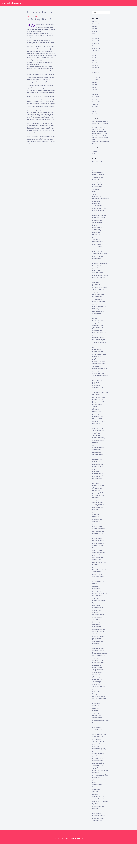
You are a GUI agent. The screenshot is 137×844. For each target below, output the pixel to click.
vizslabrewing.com (96, 322)
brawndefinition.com (97, 456)
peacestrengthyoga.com (98, 662)
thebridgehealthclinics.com (98, 622)
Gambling (94, 151)
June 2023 (94, 84)
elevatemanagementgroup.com (99, 787)
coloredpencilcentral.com (98, 298)
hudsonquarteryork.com (98, 743)
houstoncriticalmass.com (98, 437)
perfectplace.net (96, 390)
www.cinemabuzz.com (97, 712)
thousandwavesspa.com (98, 576)
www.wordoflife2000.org (98, 310)
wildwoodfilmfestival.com (98, 251)
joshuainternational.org (98, 648)
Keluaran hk (29, 33)
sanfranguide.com (96, 432)
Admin (37, 16)
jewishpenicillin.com (97, 371)
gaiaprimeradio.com (97, 519)
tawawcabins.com (96, 313)
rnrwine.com (95, 794)
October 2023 (95, 75)
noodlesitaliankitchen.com (98, 217)
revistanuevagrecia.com (98, 485)
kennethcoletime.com (97, 507)
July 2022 (94, 111)
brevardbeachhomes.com (98, 286)
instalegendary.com (97, 213)
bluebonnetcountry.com (98, 227)
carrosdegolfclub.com (97, 279)
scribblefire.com (96, 394)
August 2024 (95, 50)
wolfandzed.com (96, 708)
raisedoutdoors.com (97, 303)
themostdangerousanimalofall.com (100, 439)
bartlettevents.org (96, 258)
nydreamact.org (96, 219)
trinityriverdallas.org (97, 389)
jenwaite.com (95, 786)
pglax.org (94, 547)
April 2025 (94, 31)
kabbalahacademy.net (97, 347)
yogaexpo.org (95, 396)
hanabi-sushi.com (96, 707)
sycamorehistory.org (97, 717)
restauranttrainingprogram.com (99, 368)
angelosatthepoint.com (98, 590)
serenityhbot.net (96, 646)
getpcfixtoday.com (96, 224)
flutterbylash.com (96, 780)
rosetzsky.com (95, 481)
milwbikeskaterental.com (98, 542)
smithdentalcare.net (97, 817)
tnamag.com (95, 612)
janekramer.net (95, 514)
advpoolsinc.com (96, 588)
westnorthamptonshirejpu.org (99, 253)
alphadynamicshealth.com (98, 779)
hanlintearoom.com (97, 782)
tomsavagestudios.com (98, 373)
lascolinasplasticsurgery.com (99, 689)
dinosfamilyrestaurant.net (98, 274)
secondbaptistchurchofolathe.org (100, 801)
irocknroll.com (95, 308)
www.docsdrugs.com (97, 681)
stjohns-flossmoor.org (97, 557)
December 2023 (96, 70)
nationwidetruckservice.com (99, 569)
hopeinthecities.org (96, 414)
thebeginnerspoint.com (97, 428)
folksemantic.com (96, 315)
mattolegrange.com (97, 526)
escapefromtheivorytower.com (99, 287)
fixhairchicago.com (96, 597)
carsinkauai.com (96, 772)
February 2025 (95, 36)
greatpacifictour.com (97, 573)
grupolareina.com (96, 262)
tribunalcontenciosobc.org (98, 445)
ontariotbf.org (95, 212)
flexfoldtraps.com (96, 665)
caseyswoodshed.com (97, 595)
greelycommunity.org (97, 478)
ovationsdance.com (97, 380)
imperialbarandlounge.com (98, 301)
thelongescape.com (97, 524)
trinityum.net (95, 731)
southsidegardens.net (97, 729)
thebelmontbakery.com (97, 205)
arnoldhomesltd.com (97, 296)
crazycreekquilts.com (97, 459)
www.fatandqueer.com (97, 671)
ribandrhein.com (96, 382)
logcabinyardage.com (97, 633)
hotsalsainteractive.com (98, 181)
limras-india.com (96, 170)
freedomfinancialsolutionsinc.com (100, 664)
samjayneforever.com (97, 765)
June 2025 (94, 28)
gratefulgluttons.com (97, 416)
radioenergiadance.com (97, 241)
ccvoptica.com (95, 701)
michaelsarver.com (96, 356)
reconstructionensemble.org (99, 562)
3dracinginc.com (96, 435)
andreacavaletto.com (97, 399)
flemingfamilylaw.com (97, 793)
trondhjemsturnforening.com (99, 753)
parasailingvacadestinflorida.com (100, 775)
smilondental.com (96, 349)
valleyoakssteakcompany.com (99, 593)
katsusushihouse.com (97, 476)
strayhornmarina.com (97, 452)
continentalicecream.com (98, 457)
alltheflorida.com (96, 768)
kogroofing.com (96, 237)
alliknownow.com (96, 442)
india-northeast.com (97, 291)
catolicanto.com (96, 385)
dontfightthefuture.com (98, 294)
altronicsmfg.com (96, 194)
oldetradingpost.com (97, 267)
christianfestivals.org (97, 530)
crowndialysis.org (96, 366)
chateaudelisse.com (97, 248)
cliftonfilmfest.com (97, 299)
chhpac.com (95, 805)
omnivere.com (95, 189)
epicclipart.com (96, 229)
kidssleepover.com (96, 200)
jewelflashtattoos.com (11, 2)
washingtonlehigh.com (97, 703)
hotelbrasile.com (96, 255)
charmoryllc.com (96, 433)
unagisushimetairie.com (97, 220)
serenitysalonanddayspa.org (99, 182)
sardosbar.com (95, 316)
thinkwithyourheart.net (97, 304)
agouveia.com (95, 799)
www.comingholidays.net (98, 430)
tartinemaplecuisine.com (98, 512)
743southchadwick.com (98, 289)
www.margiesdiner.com (97, 683)
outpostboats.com (96, 411)
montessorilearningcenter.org (99, 762)
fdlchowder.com (96, 684)
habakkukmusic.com (97, 643)
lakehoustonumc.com (97, 641)
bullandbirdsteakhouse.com (98, 688)
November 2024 (96, 43)
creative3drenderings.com (98, 629)
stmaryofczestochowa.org (98, 500)
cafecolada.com (96, 425)
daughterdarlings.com (97, 177)
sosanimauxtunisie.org (97, 236)
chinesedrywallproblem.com (99, 554)
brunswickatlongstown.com (99, 511)
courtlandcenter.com (97, 578)
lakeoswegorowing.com (98, 796)
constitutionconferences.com (99, 600)
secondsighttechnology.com (99, 354)
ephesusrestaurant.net (97, 736)
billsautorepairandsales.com (99, 758)
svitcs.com (94, 603)
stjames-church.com (97, 487)
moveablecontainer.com (98, 260)
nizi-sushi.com (95, 516)
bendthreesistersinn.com (98, 555)
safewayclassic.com (97, 207)
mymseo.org (95, 803)
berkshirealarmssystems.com (99, 320)
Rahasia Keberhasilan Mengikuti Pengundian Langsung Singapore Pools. (100, 137)
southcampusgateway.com (98, 246)
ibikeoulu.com (95, 497)
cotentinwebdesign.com (98, 265)
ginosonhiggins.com (97, 536)
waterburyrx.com (96, 586)
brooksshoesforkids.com (98, 614)
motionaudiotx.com (97, 808)
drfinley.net (95, 791)
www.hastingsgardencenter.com (100, 725)
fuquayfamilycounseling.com (99, 798)
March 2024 (95, 62)
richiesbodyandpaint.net (98, 174)
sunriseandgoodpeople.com (98, 552)
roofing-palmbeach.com (98, 292)
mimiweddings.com (96, 813)
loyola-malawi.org (96, 408)
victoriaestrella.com (97, 574)
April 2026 (94, 21)
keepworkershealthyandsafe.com (100, 215)
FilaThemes (80, 838)
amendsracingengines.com (98, 667)
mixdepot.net (95, 713)
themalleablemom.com (98, 506)
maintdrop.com (96, 232)
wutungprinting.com (97, 538)
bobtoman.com (96, 234)
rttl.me (94, 810)
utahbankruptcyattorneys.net (99, 306)
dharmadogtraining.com (98, 806)
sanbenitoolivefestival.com (99, 421)
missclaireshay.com (96, 169)
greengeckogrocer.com (97, 358)
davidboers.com (96, 634)
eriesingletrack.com (97, 330)
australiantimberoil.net (97, 272)
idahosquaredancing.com (98, 311)
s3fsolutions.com (96, 284)
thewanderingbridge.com (98, 504)
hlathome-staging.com (97, 359)
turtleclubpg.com (96, 571)
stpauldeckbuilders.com (98, 676)
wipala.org (94, 406)
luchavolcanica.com (97, 566)
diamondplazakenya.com (98, 755)
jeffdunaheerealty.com (97, 660)
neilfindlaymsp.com (97, 579)
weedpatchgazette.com (98, 327)
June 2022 (94, 114)
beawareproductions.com (98, 493)
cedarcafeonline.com (97, 184)
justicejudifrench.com (97, 502)
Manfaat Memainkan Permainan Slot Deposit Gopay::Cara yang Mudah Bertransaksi (101, 123)
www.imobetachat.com (98, 636)
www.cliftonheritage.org (98, 691)
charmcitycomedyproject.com (99, 492)
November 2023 (96, 72)
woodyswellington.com (98, 738)
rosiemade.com (96, 334)
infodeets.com (95, 179)
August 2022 (95, 109)
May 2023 (94, 87)
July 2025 (94, 26)
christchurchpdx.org (97, 463)
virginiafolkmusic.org (97, 378)
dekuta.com (95, 710)
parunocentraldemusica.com (99, 748)
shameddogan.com (96, 626)
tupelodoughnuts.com (97, 335)
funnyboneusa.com (96, 559)
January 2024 (95, 67)
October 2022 (95, 104)
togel (93, 153)
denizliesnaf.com (96, 598)
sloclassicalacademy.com (98, 447)
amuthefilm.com (96, 468)
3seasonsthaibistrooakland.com (100, 392)
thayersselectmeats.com (98, 616)
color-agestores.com (97, 404)
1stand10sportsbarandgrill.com (99, 342)
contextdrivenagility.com (98, 495)
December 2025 (96, 23)
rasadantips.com (96, 191)
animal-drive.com (96, 610)
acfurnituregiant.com (97, 186)
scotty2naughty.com (97, 488)
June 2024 (94, 55)
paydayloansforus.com (97, 203)
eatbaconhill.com (96, 196)
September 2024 (96, 48)
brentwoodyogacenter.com (98, 696)
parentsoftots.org (96, 628)
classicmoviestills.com (97, 423)
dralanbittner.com (96, 323)
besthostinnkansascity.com (98, 815)
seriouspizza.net (96, 605)
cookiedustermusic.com (98, 561)
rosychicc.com (95, 409)
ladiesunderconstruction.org (99, 268)
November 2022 (96, 101)
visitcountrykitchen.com (98, 531)
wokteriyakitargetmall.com (98, 361)
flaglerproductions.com (97, 454)
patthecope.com (96, 602)
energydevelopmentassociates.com (100, 280)
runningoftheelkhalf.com (98, 658)
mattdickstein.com (96, 638)
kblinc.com (94, 329)
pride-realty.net (96, 777)
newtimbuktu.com (96, 193)
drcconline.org (95, 583)
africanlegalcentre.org (97, 475)
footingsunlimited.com (97, 677)
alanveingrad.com (96, 535)
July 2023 (94, 82)
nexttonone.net (96, 645)
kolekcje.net (95, 384)
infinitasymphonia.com (97, 473)
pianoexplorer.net (96, 727)
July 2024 (94, 53)
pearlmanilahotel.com (97, 231)
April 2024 (94, 60)
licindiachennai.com (96, 176)
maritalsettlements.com (98, 540)
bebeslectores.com (96, 270)
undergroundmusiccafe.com (98, 818)
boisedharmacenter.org (97, 402)
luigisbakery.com (96, 705)
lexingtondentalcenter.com (98, 363)
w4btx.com (95, 344)
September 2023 (96, 77)
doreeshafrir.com (96, 490)
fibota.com (95, 744)
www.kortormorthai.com (98, 669)
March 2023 (95, 92)
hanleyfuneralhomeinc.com (98, 339)
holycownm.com (96, 567)
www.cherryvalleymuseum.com (99, 263)
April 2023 (94, 89)
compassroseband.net (97, 607)
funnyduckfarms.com (97, 784)
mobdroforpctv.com (97, 418)
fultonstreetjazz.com (97, 256)
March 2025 (95, 33)
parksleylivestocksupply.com (99, 401)
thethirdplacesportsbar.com (99, 734)
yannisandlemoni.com (97, 325)
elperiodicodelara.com (97, 172)
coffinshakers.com (96, 499)
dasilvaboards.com (96, 449)
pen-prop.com (95, 652)
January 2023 (95, 97)
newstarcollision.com (97, 351)
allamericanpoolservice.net (98, 370)
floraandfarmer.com (97, 282)
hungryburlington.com (97, 509)
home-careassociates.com (98, 397)
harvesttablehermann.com (98, 277)
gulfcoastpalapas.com (97, 621)
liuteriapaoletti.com (97, 550)
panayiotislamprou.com (98, 244)
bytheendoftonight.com (98, 413)
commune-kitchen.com (97, 466)
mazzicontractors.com (97, 732)
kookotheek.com (96, 243)
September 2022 (96, 106)
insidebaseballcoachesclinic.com (100, 770)
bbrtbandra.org (95, 225)
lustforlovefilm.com (97, 469)
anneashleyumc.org (97, 672)
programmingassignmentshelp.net (100, 198)
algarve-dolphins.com (97, 533)
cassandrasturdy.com (97, 420)
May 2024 (94, 58)
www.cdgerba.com (96, 746)
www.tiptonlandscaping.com (99, 698)
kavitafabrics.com (96, 564)
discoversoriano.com (97, 426)
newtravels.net (96, 201)
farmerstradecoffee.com (98, 631)
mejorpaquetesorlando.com (99, 341)
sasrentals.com (96, 353)
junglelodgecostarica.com (98, 528)
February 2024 (95, 65)
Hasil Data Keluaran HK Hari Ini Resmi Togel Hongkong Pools (40, 20)
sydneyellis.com (96, 365)
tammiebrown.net (96, 521)
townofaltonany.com (97, 545)
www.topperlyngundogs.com (99, 657)
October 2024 (95, 45)
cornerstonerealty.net (97, 719)
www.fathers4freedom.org (98, 655)
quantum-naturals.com (97, 760)
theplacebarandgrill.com (98, 585)
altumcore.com (96, 609)
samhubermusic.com (97, 820)
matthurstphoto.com (97, 767)
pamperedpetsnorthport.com (99, 332)
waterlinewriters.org (97, 624)
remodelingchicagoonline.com (99, 695)
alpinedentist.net (96, 239)
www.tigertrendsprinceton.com (99, 653)
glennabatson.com (96, 451)
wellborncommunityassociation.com (101, 249)
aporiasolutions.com (97, 617)
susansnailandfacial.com (98, 650)
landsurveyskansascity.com (98, 674)
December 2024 (96, 41)
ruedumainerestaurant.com (98, 480)
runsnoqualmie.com (97, 679)
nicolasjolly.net (96, 471)
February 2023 (95, 94)
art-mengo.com (96, 518)
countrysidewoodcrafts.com (99, 208)
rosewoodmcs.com (96, 715)
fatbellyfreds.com (96, 739)
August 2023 (95, 79)
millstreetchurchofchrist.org (99, 774)
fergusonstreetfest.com (98, 763)
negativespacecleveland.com (99, 548)
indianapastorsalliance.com (98, 591)
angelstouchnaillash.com (98, 346)
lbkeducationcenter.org (97, 387)
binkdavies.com (96, 461)
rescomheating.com (97, 811)
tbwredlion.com (96, 756)
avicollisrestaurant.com (98, 581)
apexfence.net (95, 822)
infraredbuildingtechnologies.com (100, 275)
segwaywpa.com (96, 619)
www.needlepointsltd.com (98, 686)
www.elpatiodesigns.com (98, 741)
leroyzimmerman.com (97, 789)
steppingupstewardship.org (98, 700)
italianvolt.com (96, 318)
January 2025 (95, 38)
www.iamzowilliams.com (98, 724)
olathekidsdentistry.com (98, 337)
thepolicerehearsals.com (98, 440)
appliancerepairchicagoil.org (98, 210)
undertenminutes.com (97, 188)
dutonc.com (95, 523)
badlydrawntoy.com (97, 640)
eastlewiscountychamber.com (99, 444)
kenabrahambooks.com (97, 464)
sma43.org (94, 693)
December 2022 (96, 99)
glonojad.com (95, 483)
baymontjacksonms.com (98, 543)
